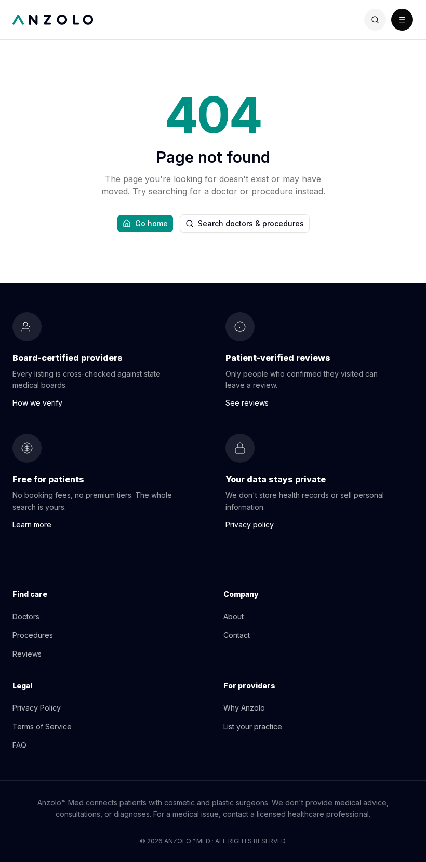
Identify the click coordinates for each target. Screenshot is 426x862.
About (233, 616)
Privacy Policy (36, 707)
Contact (236, 635)
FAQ (19, 745)
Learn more (31, 524)
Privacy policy (249, 524)
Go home (151, 223)
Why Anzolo (244, 707)
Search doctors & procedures (251, 223)
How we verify (37, 402)
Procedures (32, 635)
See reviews (247, 402)
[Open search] (375, 19)
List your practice (252, 726)
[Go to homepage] (112, 20)
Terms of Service (42, 726)
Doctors (25, 616)
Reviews (27, 653)
